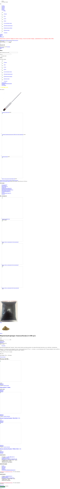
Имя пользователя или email (4, 52)
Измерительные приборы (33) (6, 188)
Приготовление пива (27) (6, 190)
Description (3, 345)
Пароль (1, 54)
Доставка (4, 466)
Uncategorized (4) (4, 184)
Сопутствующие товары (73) (6, 193)
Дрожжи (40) (4, 187)
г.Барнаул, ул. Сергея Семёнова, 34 (9, 458)
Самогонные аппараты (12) (6, 191)
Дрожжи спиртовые (7, 416)
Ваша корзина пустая (3, 46)
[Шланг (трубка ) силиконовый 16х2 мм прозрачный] (12, 264)
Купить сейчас (2, 341)
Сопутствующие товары (6, 181)
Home (1, 181)
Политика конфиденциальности (8, 469)
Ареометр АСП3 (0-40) (5, 112)
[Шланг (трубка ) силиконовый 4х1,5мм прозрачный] (12, 241)
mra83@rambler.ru (5, 457)
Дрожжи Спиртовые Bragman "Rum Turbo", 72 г (10, 418)
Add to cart (1, 340)
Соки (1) (3, 192)
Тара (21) (3, 194)
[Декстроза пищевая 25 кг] (12, 218)
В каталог (8, 46)
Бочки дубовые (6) (5, 186)
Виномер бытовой (5, 156)
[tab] (31, 345)
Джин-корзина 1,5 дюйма (5, 387)
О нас (3, 465)
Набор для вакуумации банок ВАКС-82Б (8, 178)
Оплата (3, 467)
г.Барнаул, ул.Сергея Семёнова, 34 (8, 477)
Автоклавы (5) (4, 185)
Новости (3, 468)
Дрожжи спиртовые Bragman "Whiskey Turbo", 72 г (10, 448)
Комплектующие (6, 385)
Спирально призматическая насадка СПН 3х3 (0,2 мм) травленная (12, 134)
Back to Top (2, 485)
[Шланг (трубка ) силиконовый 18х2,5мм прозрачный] (12, 287)
